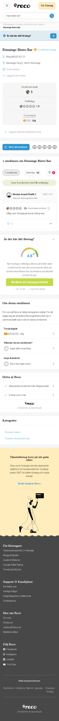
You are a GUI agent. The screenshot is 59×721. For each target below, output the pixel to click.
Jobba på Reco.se (12, 627)
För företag (47, 5)
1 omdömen (11, 172)
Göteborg (20, 688)
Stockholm (8, 688)
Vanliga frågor (10, 591)
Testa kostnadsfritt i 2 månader (18, 550)
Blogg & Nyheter (11, 555)
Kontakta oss (10, 586)
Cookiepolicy (9, 601)
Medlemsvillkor (10, 632)
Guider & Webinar (11, 560)
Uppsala (38, 688)
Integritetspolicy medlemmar (17, 596)
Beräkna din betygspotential (29, 282)
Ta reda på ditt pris (12, 569)
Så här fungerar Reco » (29, 483)
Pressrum (8, 622)
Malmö (29, 688)
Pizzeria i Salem (12, 432)
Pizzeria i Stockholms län (17, 438)
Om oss (7, 618)
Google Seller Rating (13, 564)
